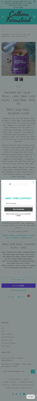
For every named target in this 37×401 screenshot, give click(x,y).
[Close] (33, 182)
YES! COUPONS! (18, 209)
